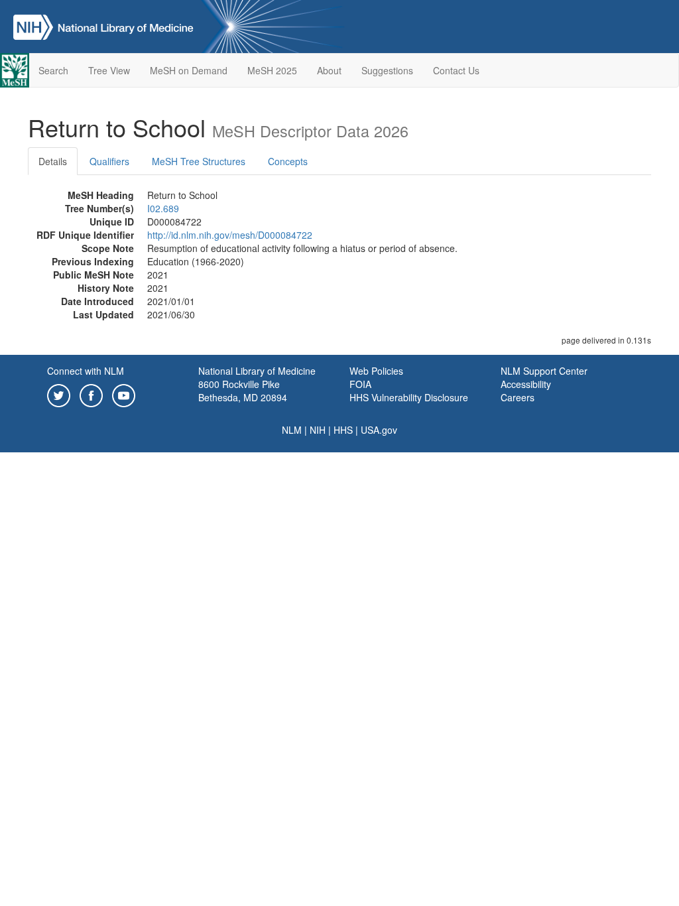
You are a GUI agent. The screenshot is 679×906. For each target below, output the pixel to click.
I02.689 (163, 208)
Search (53, 70)
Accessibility (526, 384)
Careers (517, 397)
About (329, 70)
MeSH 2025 (272, 70)
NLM (292, 429)
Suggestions (387, 70)
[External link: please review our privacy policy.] (58, 394)
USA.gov (379, 429)
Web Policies (376, 370)
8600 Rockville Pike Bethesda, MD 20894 (242, 390)
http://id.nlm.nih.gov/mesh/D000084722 (229, 234)
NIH (318, 429)
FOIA (360, 384)
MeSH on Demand (188, 70)
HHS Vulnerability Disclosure (408, 397)
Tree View (109, 70)
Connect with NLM (85, 370)
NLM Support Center (544, 370)
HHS (343, 429)
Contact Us (456, 70)
